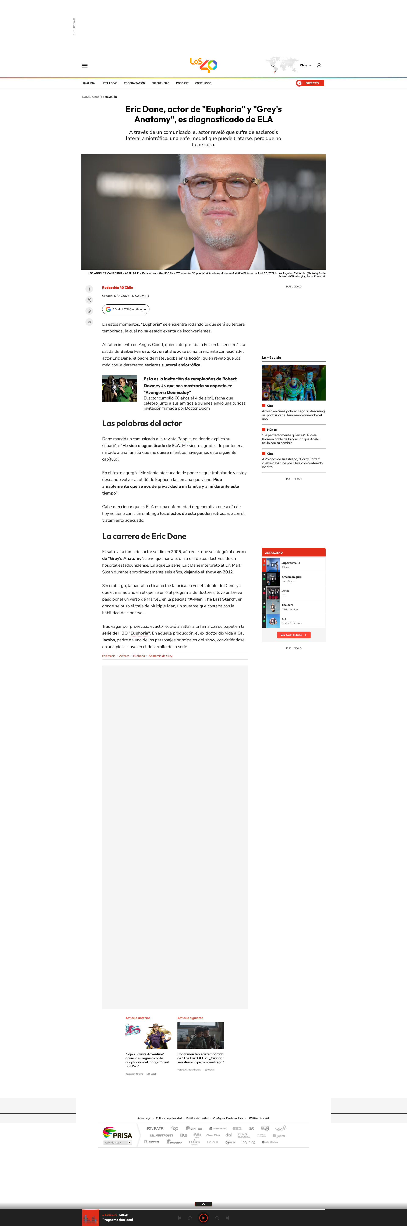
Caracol (279, 1129)
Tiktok (178, 1089)
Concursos (203, 83)
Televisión (110, 97)
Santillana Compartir (217, 1129)
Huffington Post (160, 1134)
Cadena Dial (228, 1134)
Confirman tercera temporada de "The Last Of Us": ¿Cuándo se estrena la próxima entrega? (200, 1058)
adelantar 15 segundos (217, 1217)
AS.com (249, 1129)
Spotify (220, 1089)
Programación (134, 83)
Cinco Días (212, 1134)
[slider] (203, 1209)
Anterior (179, 1217)
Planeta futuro (260, 1134)
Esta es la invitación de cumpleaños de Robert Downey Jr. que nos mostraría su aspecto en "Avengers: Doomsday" (190, 385)
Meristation (269, 1140)
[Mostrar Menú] (87, 65)
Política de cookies (197, 1118)
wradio (196, 1134)
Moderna (173, 1140)
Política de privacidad (169, 1118)
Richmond (152, 1140)
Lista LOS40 (109, 83)
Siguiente (227, 1217)
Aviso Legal (144, 1118)
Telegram (89, 322)
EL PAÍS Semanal (244, 1134)
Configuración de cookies (228, 1118)
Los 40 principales (175, 1129)
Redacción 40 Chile (117, 287)
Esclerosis (108, 656)
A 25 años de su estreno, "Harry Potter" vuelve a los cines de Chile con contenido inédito (292, 463)
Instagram (186, 1089)
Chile (303, 65)
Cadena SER (236, 1129)
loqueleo (248, 1140)
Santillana (195, 1129)
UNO (184, 1134)
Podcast (182, 83)
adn (263, 1129)
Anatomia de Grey (160, 656)
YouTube (195, 1089)
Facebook (89, 289)
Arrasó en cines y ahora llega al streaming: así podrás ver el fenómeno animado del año (294, 415)
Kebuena (275, 1134)
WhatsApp (89, 311)
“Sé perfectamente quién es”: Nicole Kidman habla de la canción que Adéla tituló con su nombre (290, 439)
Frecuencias (160, 83)
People (184, 439)
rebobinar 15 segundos (189, 1217)
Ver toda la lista (291, 635)
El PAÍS (155, 1129)
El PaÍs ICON (212, 1140)
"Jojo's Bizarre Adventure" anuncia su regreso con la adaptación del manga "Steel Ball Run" (147, 1060)
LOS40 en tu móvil (259, 1118)
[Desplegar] (203, 1204)
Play (203, 1218)
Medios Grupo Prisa (117, 1142)
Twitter (89, 300)
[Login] (319, 65)
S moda (230, 1140)
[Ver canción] (273, 565)
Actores (124, 656)
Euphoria (139, 656)
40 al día (89, 83)
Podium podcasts (194, 1140)
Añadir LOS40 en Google (129, 309)
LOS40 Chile (203, 65)
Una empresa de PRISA (117, 1132)
